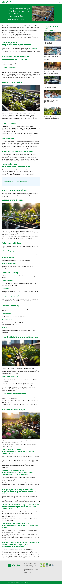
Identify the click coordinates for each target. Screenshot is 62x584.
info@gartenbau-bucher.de (30, 566)
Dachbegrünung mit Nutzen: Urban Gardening (51, 117)
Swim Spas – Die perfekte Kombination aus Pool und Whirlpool (52, 58)
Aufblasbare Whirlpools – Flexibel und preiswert (51, 86)
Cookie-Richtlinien (24, 582)
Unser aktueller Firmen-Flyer (15, 569)
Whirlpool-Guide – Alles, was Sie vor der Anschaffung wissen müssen (51, 102)
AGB (19, 582)
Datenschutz (15, 582)
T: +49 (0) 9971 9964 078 (30, 563)
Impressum (10, 582)
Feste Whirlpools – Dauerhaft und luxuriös (51, 72)
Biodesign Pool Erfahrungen (48, 43)
